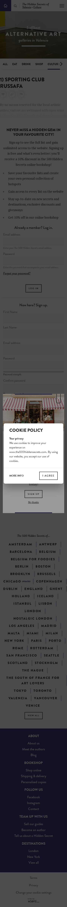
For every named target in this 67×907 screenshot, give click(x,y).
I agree (48, 476)
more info (16, 475)
